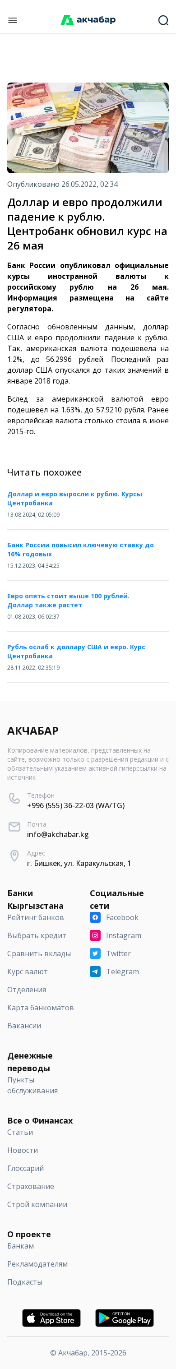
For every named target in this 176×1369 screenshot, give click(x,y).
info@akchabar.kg (58, 834)
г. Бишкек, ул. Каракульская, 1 (79, 863)
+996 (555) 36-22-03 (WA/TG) (76, 805)
